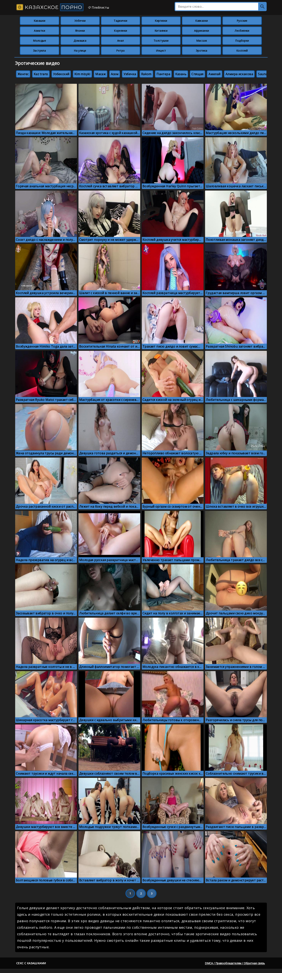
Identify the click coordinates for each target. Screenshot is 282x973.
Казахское (52, 7)
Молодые (39, 40)
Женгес (23, 74)
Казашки (39, 20)
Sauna (262, 74)
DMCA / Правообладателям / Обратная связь (235, 963)
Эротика (201, 50)
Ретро (120, 50)
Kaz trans (41, 74)
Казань (180, 74)
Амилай (214, 74)
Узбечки (80, 20)
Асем (115, 74)
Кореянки (120, 30)
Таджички (120, 20)
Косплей (242, 50)
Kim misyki (82, 74)
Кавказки (201, 20)
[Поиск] (262, 6)
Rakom (146, 74)
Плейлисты (100, 7)
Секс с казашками (31, 963)
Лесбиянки (242, 30)
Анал (120, 40)
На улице (80, 50)
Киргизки (161, 20)
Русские (242, 20)
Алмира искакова (239, 74)
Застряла (39, 50)
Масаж (100, 74)
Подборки (242, 40)
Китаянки (161, 30)
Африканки (201, 30)
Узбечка (130, 74)
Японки (80, 30)
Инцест (161, 50)
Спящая (197, 74)
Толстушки (161, 40)
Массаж (201, 40)
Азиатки (39, 30)
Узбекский (61, 74)
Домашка (80, 40)
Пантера (163, 74)
